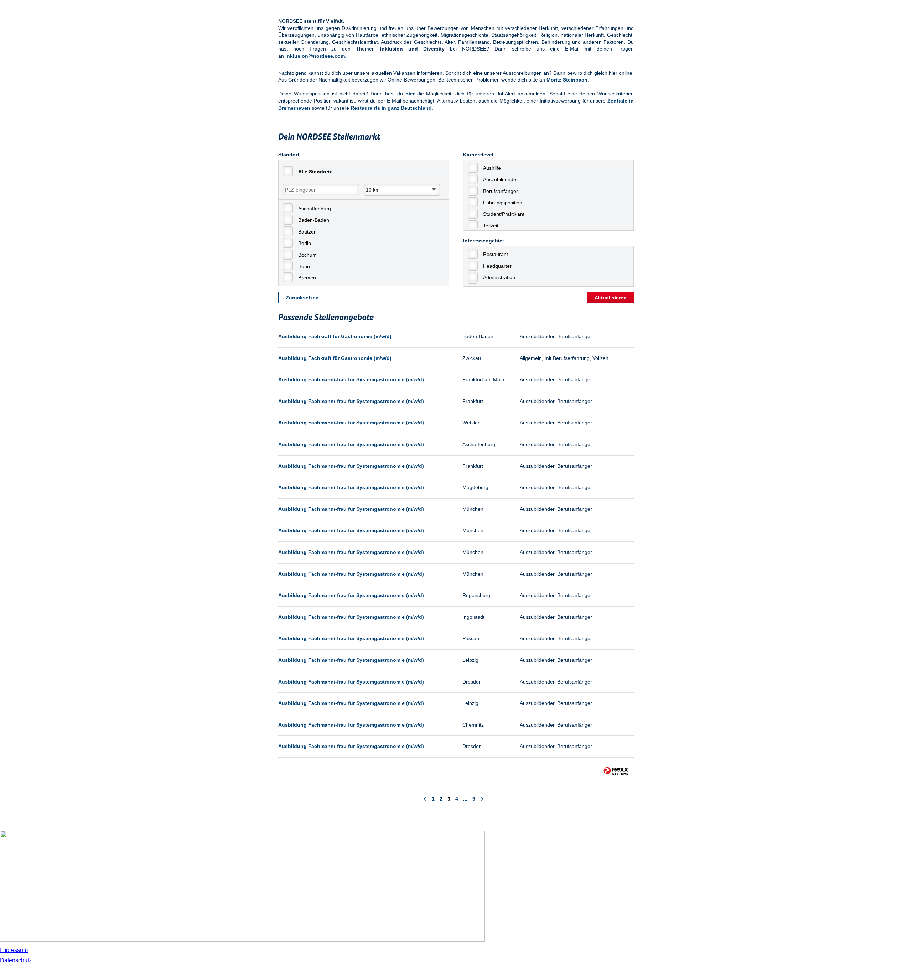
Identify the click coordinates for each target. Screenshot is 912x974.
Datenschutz (16, 960)
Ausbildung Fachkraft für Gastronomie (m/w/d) (335, 336)
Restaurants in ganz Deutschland (391, 108)
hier (410, 93)
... (465, 799)
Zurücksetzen (302, 297)
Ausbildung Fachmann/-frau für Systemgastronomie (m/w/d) (351, 379)
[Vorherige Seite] (425, 799)
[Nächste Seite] (481, 799)
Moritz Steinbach (566, 80)
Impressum (14, 950)
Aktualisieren (611, 297)
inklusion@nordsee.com (315, 56)
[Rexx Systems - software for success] (615, 771)
